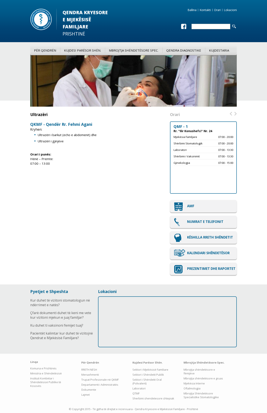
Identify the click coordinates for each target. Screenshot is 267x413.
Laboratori (139, 388)
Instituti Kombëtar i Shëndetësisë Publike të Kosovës (45, 382)
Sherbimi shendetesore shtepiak (153, 398)
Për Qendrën (45, 50)
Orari (217, 10)
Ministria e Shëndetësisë (46, 373)
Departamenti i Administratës (99, 384)
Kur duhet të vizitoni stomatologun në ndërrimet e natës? (60, 302)
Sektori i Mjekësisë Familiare (150, 369)
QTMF (136, 393)
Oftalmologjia (192, 388)
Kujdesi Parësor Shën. (82, 50)
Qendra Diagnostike (183, 50)
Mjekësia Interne (194, 383)
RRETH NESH (89, 369)
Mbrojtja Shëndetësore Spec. (133, 50)
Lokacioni (230, 10)
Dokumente (88, 390)
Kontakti (205, 10)
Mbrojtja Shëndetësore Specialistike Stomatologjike (201, 395)
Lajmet (85, 395)
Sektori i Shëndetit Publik (148, 374)
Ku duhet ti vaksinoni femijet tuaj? (56, 325)
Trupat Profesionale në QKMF (100, 379)
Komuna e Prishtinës (43, 368)
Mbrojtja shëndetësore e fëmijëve (199, 371)
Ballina (192, 10)
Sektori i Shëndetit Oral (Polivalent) (147, 381)
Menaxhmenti (90, 374)
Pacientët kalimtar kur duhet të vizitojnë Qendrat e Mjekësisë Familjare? (61, 335)
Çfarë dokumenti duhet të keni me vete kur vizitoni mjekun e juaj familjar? (60, 315)
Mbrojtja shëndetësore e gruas (203, 378)
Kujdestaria (219, 50)
